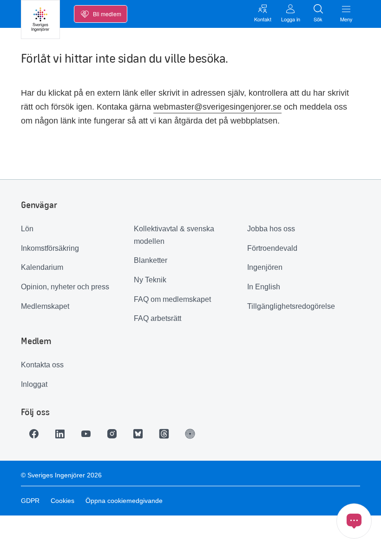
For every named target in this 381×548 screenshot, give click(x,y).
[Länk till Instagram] (112, 433)
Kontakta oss (42, 365)
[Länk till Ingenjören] (190, 433)
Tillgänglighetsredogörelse (291, 306)
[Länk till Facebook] (34, 433)
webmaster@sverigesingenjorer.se (217, 106)
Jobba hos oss (271, 229)
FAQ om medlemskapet (172, 299)
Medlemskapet (45, 306)
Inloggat (34, 384)
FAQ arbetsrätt (157, 318)
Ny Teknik (150, 280)
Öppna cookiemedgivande (124, 500)
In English (263, 287)
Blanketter (150, 260)
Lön (27, 229)
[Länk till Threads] (164, 433)
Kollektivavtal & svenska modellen (174, 235)
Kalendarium (42, 267)
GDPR (30, 500)
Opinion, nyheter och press (65, 287)
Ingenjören (264, 267)
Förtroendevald (272, 248)
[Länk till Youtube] (86, 433)
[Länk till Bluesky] (138, 433)
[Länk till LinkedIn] (60, 433)
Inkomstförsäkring (50, 248)
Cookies (62, 500)
